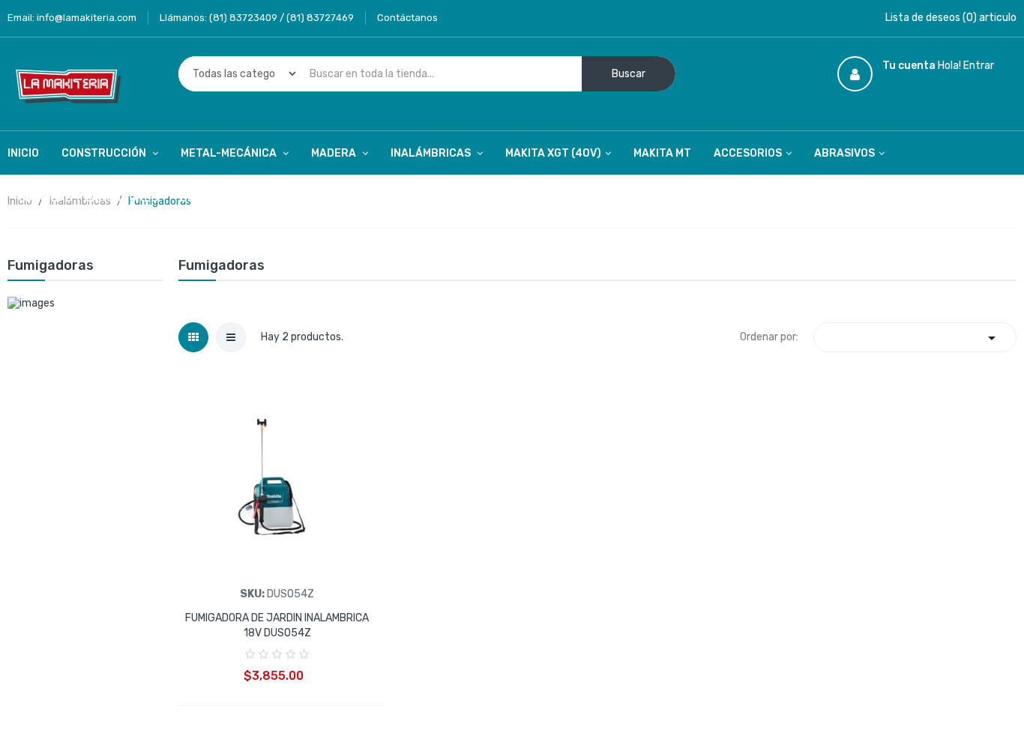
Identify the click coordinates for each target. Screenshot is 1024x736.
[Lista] (231, 337)
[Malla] (193, 337)
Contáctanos (407, 17)
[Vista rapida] (277, 474)
